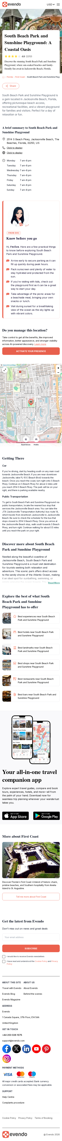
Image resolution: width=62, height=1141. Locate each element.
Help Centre (8, 1097)
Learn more (40, 344)
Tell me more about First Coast (31, 896)
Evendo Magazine (11, 999)
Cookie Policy (41, 961)
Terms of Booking (43, 1118)
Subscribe (31, 948)
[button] (31, 402)
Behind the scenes (33, 994)
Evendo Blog (8, 994)
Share (13, 86)
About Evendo (31, 988)
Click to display (14, 147)
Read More (54, 583)
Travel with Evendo (11, 988)
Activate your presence (31, 351)
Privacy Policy (25, 1118)
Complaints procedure (13, 1102)
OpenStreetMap (9, 365)
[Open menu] (58, 4)
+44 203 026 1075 (12, 1035)
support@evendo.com (13, 1040)
